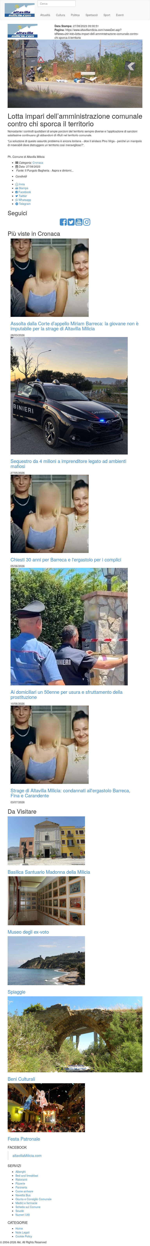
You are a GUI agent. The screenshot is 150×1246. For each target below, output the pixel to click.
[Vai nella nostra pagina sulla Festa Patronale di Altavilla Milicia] (75, 1107)
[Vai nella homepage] (20, 5)
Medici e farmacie (26, 1203)
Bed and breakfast (26, 1175)
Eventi (120, 15)
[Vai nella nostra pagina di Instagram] (86, 224)
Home (14, 15)
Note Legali (22, 1232)
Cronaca (29, 15)
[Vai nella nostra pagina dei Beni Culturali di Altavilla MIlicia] (75, 1034)
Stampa (23, 188)
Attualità (45, 15)
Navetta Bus (22, 1195)
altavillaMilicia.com (27, 1155)
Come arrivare (24, 1191)
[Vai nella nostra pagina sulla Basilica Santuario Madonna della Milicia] (75, 840)
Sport (107, 15)
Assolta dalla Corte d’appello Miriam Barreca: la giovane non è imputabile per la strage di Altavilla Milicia (74, 326)
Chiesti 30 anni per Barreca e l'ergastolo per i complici (66, 559)
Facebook (24, 192)
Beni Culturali (21, 1078)
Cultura (60, 15)
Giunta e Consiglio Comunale (33, 1199)
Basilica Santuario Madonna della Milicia (49, 871)
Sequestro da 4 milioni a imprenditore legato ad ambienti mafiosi (68, 463)
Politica (75, 15)
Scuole (19, 1211)
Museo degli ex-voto (28, 931)
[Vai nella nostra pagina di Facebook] (63, 224)
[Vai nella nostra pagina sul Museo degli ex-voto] (75, 900)
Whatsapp (24, 200)
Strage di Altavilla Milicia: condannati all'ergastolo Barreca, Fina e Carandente (70, 793)
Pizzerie (20, 1183)
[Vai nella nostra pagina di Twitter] (71, 224)
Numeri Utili (22, 1215)
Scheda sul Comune (27, 1207)
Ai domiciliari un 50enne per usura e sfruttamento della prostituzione (66, 694)
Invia (21, 184)
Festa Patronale (24, 1138)
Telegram (24, 204)
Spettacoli (92, 15)
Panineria (21, 1187)
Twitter (22, 196)
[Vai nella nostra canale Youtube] (78, 224)
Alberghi (20, 1172)
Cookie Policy (23, 1236)
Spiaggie (16, 991)
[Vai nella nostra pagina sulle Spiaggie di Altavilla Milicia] (75, 960)
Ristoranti (21, 1179)
